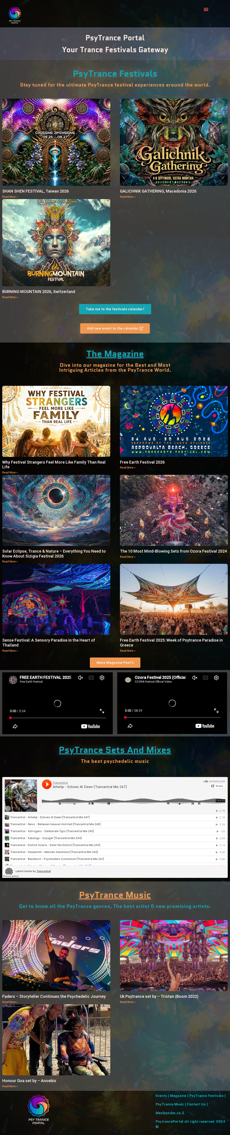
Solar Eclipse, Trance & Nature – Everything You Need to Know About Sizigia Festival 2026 (54, 553)
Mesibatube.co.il (170, 1112)
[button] (206, 9)
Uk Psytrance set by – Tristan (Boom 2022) (159, 996)
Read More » (10, 196)
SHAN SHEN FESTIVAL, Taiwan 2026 (35, 191)
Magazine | (179, 1095)
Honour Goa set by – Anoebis (29, 1080)
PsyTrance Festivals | (207, 1095)
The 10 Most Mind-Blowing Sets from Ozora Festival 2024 (173, 551)
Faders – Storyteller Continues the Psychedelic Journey (54, 996)
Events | (163, 1095)
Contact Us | (197, 1104)
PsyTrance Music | (171, 1104)
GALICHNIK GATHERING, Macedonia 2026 (158, 191)
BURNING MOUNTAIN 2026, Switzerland (38, 291)
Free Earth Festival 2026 (142, 462)
